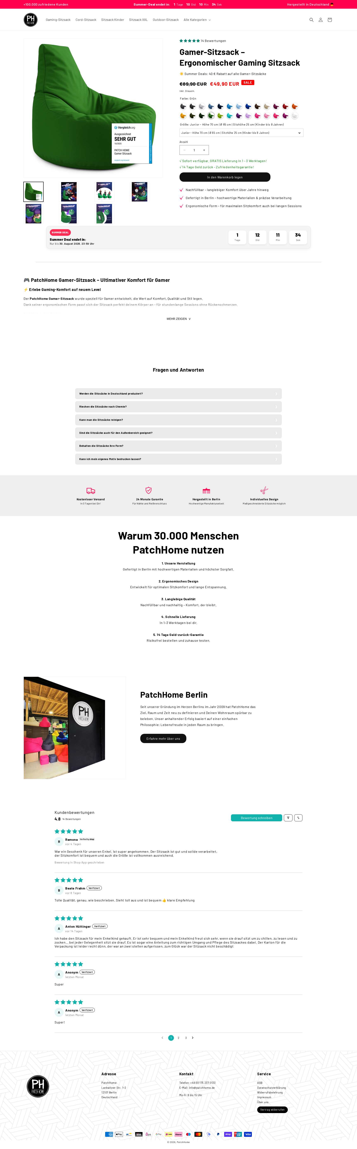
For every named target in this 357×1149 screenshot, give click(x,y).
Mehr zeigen (177, 318)
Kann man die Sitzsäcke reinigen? (101, 419)
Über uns (263, 1102)
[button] (196, 19)
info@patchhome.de (202, 1087)
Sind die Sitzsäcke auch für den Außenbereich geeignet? (115, 432)
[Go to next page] (193, 1038)
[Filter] (288, 817)
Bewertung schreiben (257, 818)
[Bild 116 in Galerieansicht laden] (140, 192)
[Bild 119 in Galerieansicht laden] (104, 214)
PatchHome (183, 1142)
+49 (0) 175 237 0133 (202, 1082)
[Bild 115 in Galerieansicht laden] (104, 192)
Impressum (264, 1097)
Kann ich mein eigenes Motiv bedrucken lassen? (110, 459)
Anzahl (184, 141)
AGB (260, 1082)
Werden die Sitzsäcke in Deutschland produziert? (111, 393)
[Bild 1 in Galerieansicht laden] (33, 192)
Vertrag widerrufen (272, 1109)
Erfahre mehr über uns (163, 738)
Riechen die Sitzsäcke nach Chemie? (103, 406)
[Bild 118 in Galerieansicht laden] (69, 214)
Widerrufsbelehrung (270, 1092)
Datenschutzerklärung (271, 1087)
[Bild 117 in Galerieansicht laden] (33, 214)
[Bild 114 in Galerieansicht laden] (69, 192)
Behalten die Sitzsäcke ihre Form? (101, 445)
